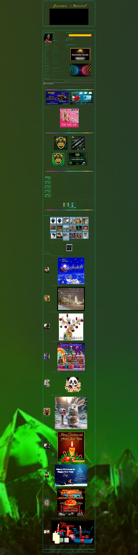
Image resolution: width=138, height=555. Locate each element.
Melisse (69, 244)
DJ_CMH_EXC (72, 224)
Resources (73, 550)
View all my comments (48, 545)
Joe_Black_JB (79, 217)
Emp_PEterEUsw (85, 224)
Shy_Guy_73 (59, 232)
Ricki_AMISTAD (59, 217)
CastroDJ (53, 224)
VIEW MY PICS (55, 40)
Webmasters (83, 550)
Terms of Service (59, 550)
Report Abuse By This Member (49, 547)
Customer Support (52, 550)
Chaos (66, 217)
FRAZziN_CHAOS (79, 232)
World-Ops (69, 550)
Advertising (78, 550)
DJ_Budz (79, 224)
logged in (77, 35)
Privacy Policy (64, 550)
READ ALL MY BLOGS (70, 40)
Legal (87, 550)
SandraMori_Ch (53, 232)
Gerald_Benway (85, 217)
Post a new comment (56, 545)
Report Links (91, 256)
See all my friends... (46, 251)
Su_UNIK (72, 217)
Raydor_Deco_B (59, 224)
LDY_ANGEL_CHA (72, 232)
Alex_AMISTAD (53, 217)
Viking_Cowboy (66, 232)
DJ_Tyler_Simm (66, 224)
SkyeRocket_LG (85, 232)
